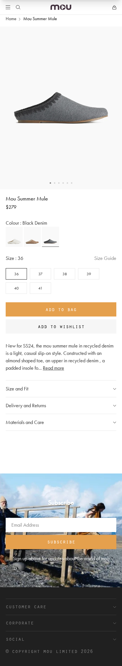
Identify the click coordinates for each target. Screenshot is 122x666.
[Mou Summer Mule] (14, 237)
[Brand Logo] (61, 7)
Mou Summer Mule (40, 19)
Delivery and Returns (26, 405)
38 (64, 273)
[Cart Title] (114, 7)
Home (11, 19)
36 (16, 273)
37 (40, 273)
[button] (50, 183)
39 (89, 273)
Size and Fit (17, 388)
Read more (53, 368)
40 (16, 288)
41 (40, 288)
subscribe (61, 541)
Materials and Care (25, 422)
